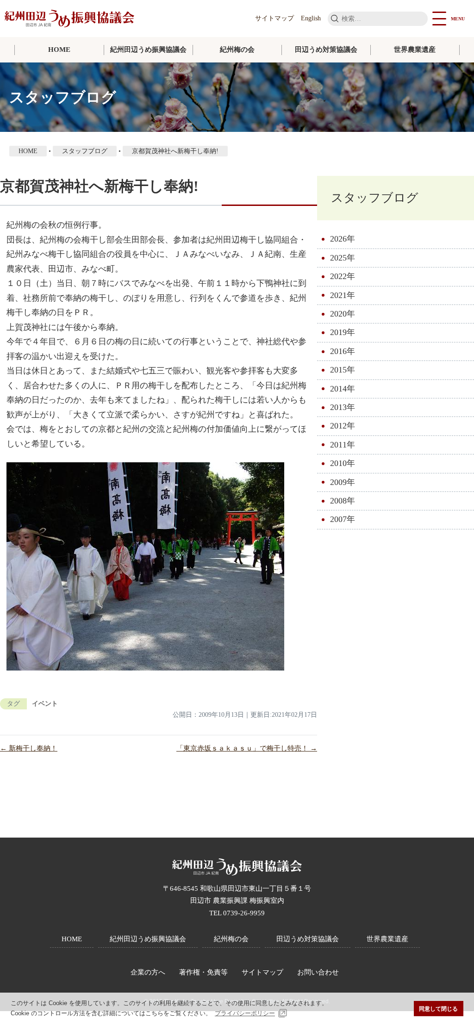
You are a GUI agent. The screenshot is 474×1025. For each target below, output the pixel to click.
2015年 (342, 369)
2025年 (342, 257)
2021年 (342, 295)
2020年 (342, 313)
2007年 (342, 519)
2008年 (342, 500)
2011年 (342, 444)
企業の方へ (148, 972)
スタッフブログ (374, 198)
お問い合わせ (318, 972)
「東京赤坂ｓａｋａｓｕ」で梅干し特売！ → (246, 748)
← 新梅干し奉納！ (28, 748)
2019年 (342, 332)
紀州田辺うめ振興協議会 (148, 49)
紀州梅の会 (237, 49)
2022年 (342, 276)
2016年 (342, 351)
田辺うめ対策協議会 (326, 49)
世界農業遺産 (415, 49)
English (311, 18)
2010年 (342, 463)
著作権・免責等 (203, 972)
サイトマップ (274, 18)
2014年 (342, 388)
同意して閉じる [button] (438, 1009)
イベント (45, 703)
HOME (59, 49)
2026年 (342, 238)
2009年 (342, 482)
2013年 (342, 407)
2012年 (342, 425)
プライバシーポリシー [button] (245, 1013)
